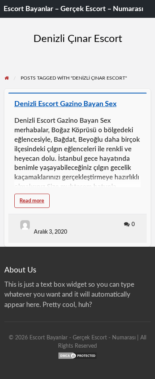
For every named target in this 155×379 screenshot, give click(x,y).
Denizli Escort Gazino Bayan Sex (65, 104)
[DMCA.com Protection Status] (77, 355)
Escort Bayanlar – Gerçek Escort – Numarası (73, 9)
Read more (34, 203)
